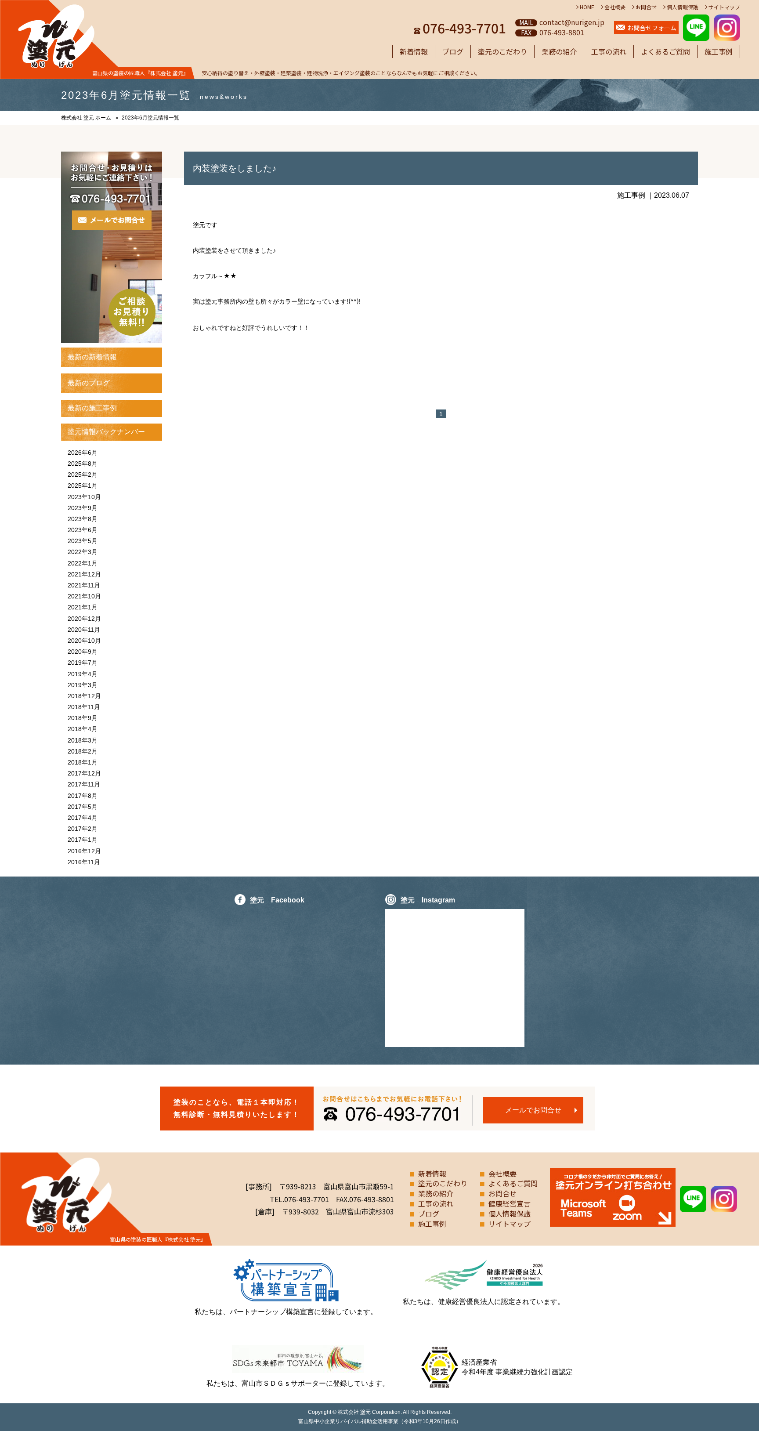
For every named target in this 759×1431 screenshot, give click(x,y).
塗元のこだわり (502, 51)
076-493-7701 (464, 27)
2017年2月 (83, 828)
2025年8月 (83, 463)
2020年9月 (83, 651)
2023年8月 (83, 518)
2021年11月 (84, 585)
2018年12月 (84, 695)
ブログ (452, 51)
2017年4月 (83, 817)
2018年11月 (84, 706)
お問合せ (646, 7)
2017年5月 (83, 806)
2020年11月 (84, 629)
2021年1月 (83, 607)
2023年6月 (83, 529)
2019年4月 (83, 673)
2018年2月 (83, 751)
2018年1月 (83, 762)
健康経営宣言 (509, 1203)
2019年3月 (83, 684)
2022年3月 (83, 551)
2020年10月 (84, 640)
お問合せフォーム (651, 27)
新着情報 (414, 51)
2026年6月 (83, 452)
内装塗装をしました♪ (234, 168)
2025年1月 (83, 485)
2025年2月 (83, 474)
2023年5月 (83, 540)
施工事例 (719, 51)
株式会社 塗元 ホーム (86, 118)
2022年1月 (83, 563)
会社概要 (614, 7)
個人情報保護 (682, 7)
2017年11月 (84, 784)
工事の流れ (608, 51)
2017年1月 (83, 839)
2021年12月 (84, 574)
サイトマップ (724, 7)
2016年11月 (84, 862)
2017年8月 (83, 795)
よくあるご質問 (665, 51)
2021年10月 (84, 596)
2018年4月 (83, 728)
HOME (587, 7)
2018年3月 (83, 740)
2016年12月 (84, 851)
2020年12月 (84, 618)
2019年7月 (83, 662)
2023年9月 (83, 507)
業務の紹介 (559, 51)
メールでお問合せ (533, 1110)
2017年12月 (84, 773)
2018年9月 (83, 717)
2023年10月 (84, 496)
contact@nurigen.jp (571, 22)
